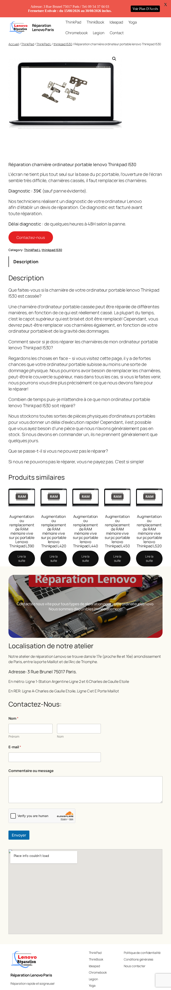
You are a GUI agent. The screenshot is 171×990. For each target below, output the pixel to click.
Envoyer (19, 835)
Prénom (13, 736)
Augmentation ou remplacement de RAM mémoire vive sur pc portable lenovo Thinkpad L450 (117, 531)
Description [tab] (25, 262)
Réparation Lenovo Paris (43, 27)
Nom (60, 736)
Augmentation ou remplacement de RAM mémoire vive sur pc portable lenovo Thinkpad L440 (85, 531)
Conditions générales (138, 959)
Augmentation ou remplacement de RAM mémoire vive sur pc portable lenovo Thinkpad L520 (149, 531)
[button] (114, 59)
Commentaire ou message (31, 771)
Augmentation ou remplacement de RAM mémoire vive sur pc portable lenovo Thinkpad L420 (54, 531)
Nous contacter (134, 966)
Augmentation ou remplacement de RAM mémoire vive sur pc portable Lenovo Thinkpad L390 (22, 531)
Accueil (13, 44)
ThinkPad (27, 44)
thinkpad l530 (62, 44)
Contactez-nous (30, 237)
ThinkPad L (43, 44)
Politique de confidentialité (142, 953)
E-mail (14, 747)
